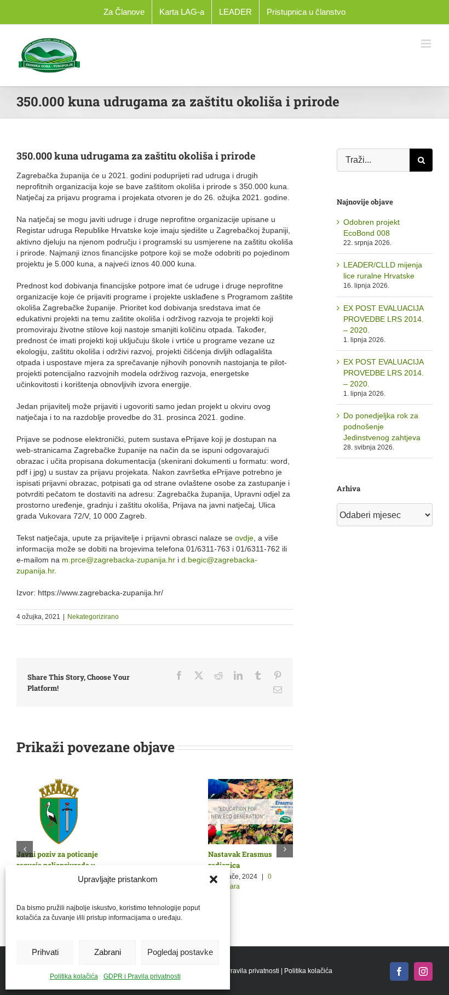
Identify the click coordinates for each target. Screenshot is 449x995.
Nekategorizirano (93, 617)
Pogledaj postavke (180, 952)
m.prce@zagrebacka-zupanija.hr (118, 559)
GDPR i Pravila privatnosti (142, 976)
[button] (213, 879)
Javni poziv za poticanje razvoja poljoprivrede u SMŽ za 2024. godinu (282, 865)
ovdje (244, 537)
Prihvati (45, 952)
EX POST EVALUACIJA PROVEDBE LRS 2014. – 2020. (383, 319)
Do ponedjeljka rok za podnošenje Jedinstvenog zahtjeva (382, 426)
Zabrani (107, 952)
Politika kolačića (74, 976)
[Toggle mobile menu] (427, 43)
